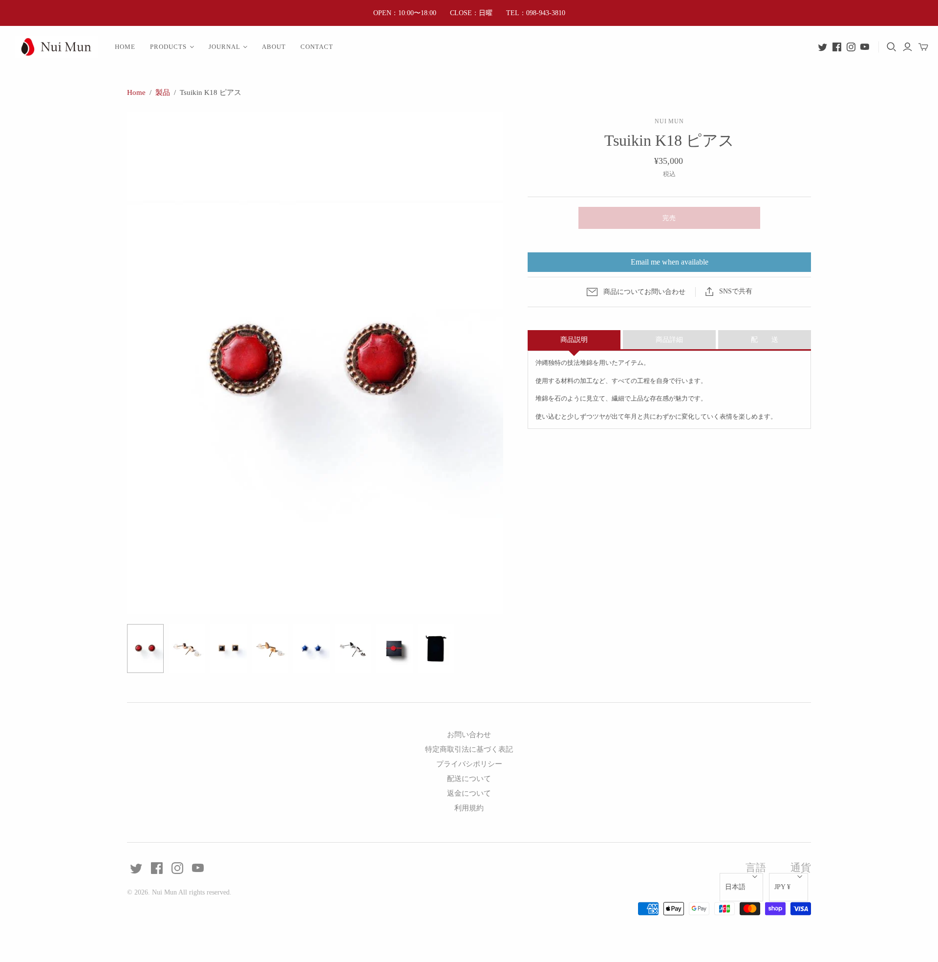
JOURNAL (224, 46)
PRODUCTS (168, 46)
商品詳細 (669, 339)
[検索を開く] (891, 47)
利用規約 (469, 808)
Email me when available (669, 262)
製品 (162, 92)
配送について (469, 779)
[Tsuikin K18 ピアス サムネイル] (145, 648)
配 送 (764, 339)
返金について (469, 793)
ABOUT (274, 46)
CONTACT (316, 46)
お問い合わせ (469, 734)
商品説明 (574, 339)
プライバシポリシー (469, 764)
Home (136, 92)
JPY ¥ (782, 887)
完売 (669, 218)
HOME (125, 46)
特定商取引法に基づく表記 (469, 749)
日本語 (735, 887)
